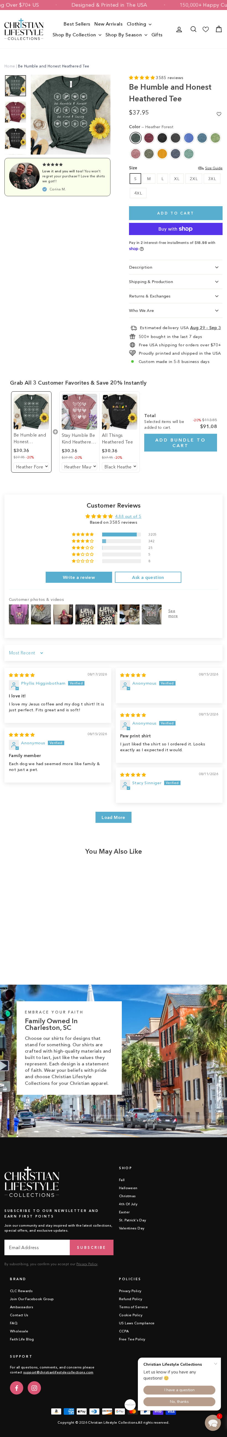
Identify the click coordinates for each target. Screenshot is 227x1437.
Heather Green (215, 137)
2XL (194, 178)
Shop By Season (124, 34)
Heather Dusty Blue (188, 153)
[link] (31, 411)
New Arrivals (108, 24)
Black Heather (162, 137)
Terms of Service (133, 1307)
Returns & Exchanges (150, 296)
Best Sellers (77, 24)
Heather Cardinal (148, 137)
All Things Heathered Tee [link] (117, 438)
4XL (138, 193)
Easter (124, 1212)
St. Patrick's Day (132, 1220)
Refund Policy (130, 1299)
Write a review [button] (79, 577)
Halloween (128, 1188)
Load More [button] (113, 817)
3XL (212, 178)
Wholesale (19, 1331)
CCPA (124, 1331)
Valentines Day (131, 1228)
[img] (22, 675)
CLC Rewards (21, 1291)
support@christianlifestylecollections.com (58, 1372)
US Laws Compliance (137, 1323)
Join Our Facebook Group (32, 1299)
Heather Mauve (135, 153)
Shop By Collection (75, 34)
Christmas (127, 1196)
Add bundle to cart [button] (180, 442)
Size (176, 167)
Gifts (157, 34)
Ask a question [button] (148, 577)
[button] (142, 77)
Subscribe (91, 1247)
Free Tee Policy (132, 1339)
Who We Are (141, 310)
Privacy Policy (86, 1264)
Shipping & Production (151, 281)
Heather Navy (175, 153)
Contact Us (19, 1315)
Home (9, 66)
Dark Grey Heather (175, 137)
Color (151, 126)
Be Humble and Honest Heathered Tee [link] (30, 438)
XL (176, 178)
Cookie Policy (130, 1315)
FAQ (13, 1323)
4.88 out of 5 (128, 516)
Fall (122, 1180)
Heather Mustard (162, 153)
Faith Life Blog (22, 1339)
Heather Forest (135, 137)
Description (140, 267)
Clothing (137, 24)
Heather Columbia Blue (188, 137)
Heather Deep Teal (202, 137)
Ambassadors (21, 1307)
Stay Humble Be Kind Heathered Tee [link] (78, 438)
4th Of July (128, 1204)
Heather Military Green (148, 153)
